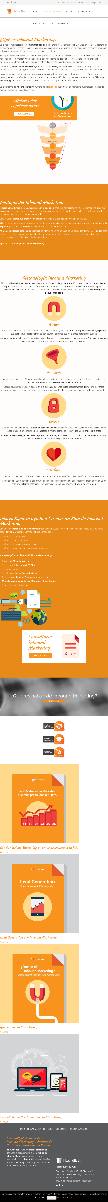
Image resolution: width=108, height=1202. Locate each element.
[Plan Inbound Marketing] (54, 646)
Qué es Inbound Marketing (18, 1027)
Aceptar (51, 1197)
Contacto (63, 23)
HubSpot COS (39, 23)
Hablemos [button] (54, 701)
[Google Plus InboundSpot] (59, 1185)
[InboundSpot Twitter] (8, 2)
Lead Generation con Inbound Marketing (28, 937)
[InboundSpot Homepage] (17, 11)
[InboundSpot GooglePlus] (12, 2)
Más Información (65, 1197)
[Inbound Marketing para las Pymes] (54, 108)
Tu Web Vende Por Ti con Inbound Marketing (31, 1117)
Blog (52, 23)
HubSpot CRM (84, 11)
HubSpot (69, 11)
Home (36, 11)
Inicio (22, 1129)
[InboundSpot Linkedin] (15, 2)
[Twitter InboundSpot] (57, 1185)
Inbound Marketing (52, 11)
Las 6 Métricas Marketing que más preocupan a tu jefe (39, 848)
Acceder (4, 852)
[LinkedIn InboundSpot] (62, 1185)
